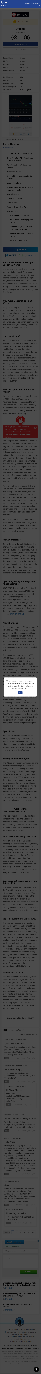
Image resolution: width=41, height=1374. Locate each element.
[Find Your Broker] (31, 4)
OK (20, 693)
